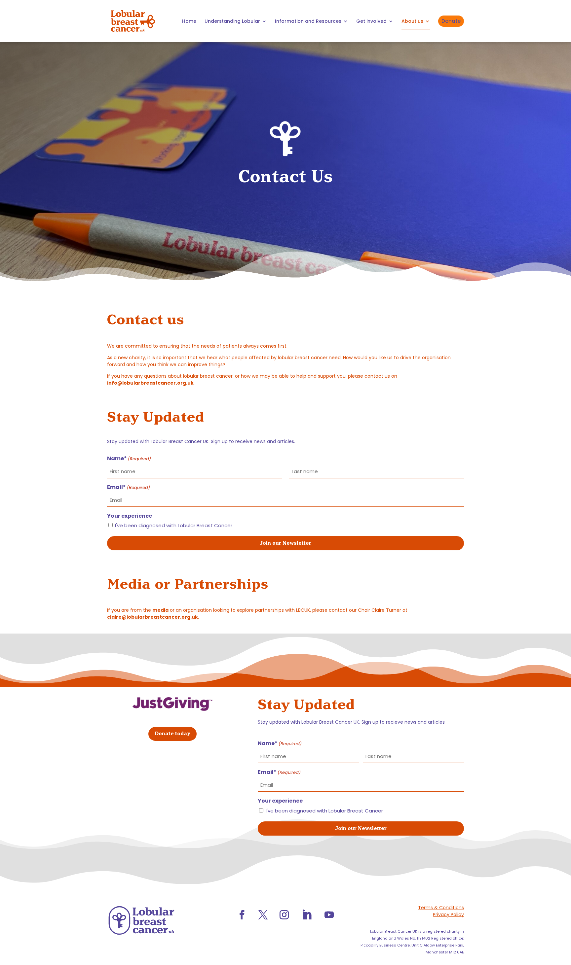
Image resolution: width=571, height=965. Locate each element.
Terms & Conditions (441, 907)
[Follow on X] (263, 915)
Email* (128, 487)
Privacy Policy (448, 914)
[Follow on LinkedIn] (306, 914)
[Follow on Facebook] (242, 915)
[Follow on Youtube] (329, 915)
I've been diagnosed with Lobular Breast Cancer (173, 525)
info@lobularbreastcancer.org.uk (150, 383)
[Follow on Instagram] (284, 915)
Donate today (172, 734)
